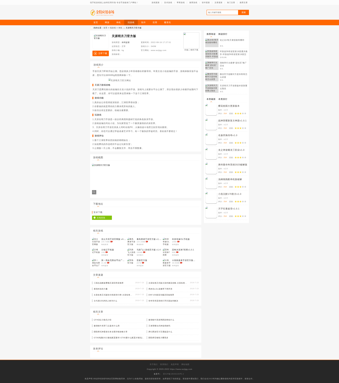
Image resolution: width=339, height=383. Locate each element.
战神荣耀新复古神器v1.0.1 (232, 120)
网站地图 (185, 364)
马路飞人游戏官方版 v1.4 (149, 250)
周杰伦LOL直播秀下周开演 (160, 289)
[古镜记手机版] (96, 252)
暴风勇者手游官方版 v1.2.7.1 (149, 239)
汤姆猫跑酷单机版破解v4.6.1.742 (230, 180)
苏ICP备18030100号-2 (173, 374)
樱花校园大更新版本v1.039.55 (229, 106)
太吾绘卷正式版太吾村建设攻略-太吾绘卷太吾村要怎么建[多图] (168, 283)
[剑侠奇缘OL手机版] (167, 242)
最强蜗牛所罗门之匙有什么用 (107, 326)
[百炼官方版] (131, 263)
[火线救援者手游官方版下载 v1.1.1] (167, 263)
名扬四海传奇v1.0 (227, 135)
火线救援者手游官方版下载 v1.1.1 (184, 260)
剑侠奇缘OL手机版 (181, 239)
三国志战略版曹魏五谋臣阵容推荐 (109, 283)
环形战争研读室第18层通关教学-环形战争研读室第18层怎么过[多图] (234, 53)
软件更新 (206, 2)
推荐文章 (244, 2)
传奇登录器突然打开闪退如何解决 (163, 301)
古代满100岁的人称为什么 (105, 301)
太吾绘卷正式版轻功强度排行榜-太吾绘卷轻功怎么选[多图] (113, 295)
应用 (155, 22)
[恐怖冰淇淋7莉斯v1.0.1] (167, 252)
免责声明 (175, 364)
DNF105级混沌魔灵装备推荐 (161, 295)
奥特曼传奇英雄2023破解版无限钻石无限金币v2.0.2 (232, 165)
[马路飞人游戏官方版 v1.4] (131, 252)
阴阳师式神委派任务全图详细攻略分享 (111, 332)
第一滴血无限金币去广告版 (113, 260)
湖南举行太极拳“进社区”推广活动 (233, 64)
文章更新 (218, 2)
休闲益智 (126, 42)
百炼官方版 (142, 260)
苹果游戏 (181, 2)
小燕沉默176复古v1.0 (229, 194)
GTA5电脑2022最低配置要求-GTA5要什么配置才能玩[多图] (119, 338)
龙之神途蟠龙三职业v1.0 (231, 150)
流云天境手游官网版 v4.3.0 (113, 239)
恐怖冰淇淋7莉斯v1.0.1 (183, 250)
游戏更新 (156, 2)
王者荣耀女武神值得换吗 (159, 326)
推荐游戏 (193, 2)
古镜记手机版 (107, 250)
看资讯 (167, 22)
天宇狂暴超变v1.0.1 (228, 208)
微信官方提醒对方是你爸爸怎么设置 (233, 75)
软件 (143, 22)
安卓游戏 (168, 2)
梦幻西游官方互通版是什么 (160, 332)
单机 (118, 22)
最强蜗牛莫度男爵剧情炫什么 (161, 320)
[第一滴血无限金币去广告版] (96, 263)
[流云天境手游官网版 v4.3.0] (96, 242)
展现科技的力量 (101, 289)
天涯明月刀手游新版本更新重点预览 (233, 87)
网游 (107, 22)
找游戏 (131, 22)
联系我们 (164, 364)
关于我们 (154, 364)
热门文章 (231, 2)
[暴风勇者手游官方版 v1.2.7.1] (131, 242)
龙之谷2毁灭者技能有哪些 (232, 40)
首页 (95, 22)
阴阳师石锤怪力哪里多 (158, 338)
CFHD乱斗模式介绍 (102, 320)
